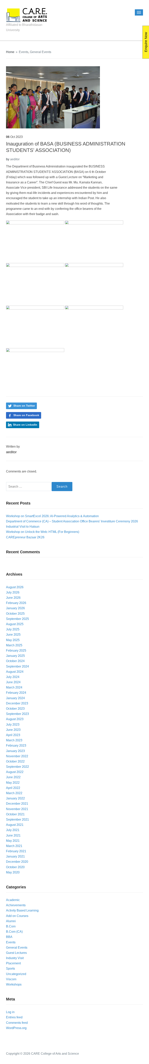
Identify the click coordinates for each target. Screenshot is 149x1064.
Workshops (14, 984)
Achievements (16, 905)
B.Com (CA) (14, 931)
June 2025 (13, 634)
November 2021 (17, 809)
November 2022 (17, 756)
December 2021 (17, 803)
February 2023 (16, 745)
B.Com (11, 926)
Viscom (11, 979)
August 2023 (14, 719)
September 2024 (17, 666)
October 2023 (15, 708)
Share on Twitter (24, 405)
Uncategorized (16, 974)
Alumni (11, 921)
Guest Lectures (16, 952)
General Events (40, 52)
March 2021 (14, 846)
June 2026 (13, 597)
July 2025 (12, 629)
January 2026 (15, 608)
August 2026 (14, 587)
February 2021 (16, 851)
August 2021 (14, 824)
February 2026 (16, 603)
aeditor (15, 159)
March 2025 (14, 645)
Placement (13, 963)
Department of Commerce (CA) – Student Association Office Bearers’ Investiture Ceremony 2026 (72, 521)
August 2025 (14, 624)
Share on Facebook (26, 415)
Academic (13, 900)
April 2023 (13, 735)
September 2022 (17, 766)
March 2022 (14, 793)
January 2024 (15, 698)
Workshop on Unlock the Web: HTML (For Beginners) (42, 531)
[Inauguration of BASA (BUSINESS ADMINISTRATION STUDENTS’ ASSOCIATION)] (53, 97)
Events (23, 52)
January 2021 (15, 856)
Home (10, 52)
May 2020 (13, 872)
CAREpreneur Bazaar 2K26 (25, 537)
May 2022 (13, 782)
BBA (9, 937)
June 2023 (13, 729)
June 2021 (13, 835)
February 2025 (16, 650)
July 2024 (12, 677)
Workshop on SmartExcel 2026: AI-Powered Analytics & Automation (52, 516)
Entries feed (14, 1017)
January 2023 (15, 751)
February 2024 (16, 692)
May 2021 (13, 840)
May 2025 (13, 640)
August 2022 (14, 772)
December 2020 (17, 861)
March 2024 (14, 687)
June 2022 (13, 777)
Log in (10, 1012)
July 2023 (12, 724)
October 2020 (15, 867)
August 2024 (14, 671)
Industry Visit (15, 958)
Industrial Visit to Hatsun (22, 526)
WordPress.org (16, 1028)
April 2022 (13, 788)
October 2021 (15, 814)
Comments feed (17, 1022)
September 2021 (17, 819)
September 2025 (17, 618)
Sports (10, 968)
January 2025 (15, 655)
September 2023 (17, 713)
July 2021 (12, 830)
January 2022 (15, 798)
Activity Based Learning (22, 910)
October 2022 (15, 761)
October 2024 (15, 661)
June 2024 (13, 682)
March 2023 (14, 740)
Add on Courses (17, 916)
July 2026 (12, 592)
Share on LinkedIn (25, 424)
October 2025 (15, 613)
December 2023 (17, 703)
